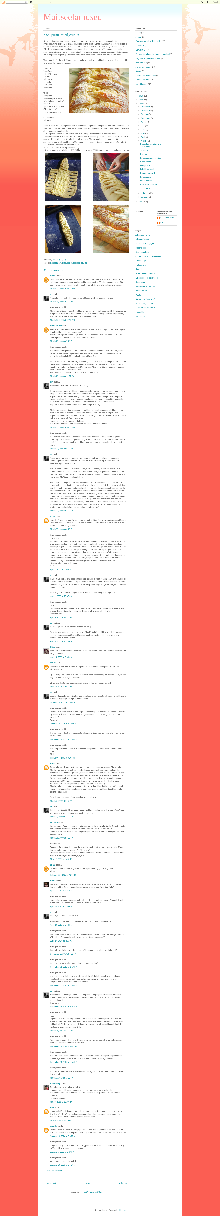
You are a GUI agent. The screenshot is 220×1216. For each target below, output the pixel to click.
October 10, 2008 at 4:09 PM (62, 702)
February (145, 193)
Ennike (53, 880)
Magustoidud (141, 63)
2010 (141, 96)
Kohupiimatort (146, 177)
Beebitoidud (140, 248)
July (143, 126)
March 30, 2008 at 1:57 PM (62, 511)
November (145, 110)
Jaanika (53, 1126)
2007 (141, 202)
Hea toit (138, 269)
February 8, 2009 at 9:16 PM (62, 758)
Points (138, 295)
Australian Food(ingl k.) (145, 243)
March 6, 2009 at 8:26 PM (61, 801)
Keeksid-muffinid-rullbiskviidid (148, 41)
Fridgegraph (140, 265)
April (143, 137)
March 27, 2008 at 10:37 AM (62, 427)
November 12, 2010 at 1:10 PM (63, 967)
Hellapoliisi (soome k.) (145, 273)
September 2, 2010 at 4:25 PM (63, 954)
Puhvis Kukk (56, 326)
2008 (141, 103)
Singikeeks (145, 188)
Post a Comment (54, 1171)
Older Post (123, 1183)
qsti (52, 294)
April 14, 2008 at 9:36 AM (61, 657)
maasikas (54, 822)
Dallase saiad (146, 181)
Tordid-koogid (141, 84)
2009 (141, 99)
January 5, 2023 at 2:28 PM (62, 1152)
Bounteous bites (142, 252)
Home (87, 1183)
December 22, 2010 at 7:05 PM (63, 1007)
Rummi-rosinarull (147, 173)
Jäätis (138, 33)
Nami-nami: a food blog (145, 286)
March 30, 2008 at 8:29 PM (62, 529)
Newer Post (51, 1183)
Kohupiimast (55, 263)
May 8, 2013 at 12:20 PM (61, 1102)
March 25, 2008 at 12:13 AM (62, 320)
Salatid (138, 71)
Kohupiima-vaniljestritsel (150, 158)
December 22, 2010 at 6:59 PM (63, 985)
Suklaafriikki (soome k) (145, 308)
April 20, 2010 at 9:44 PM (61, 925)
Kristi (52, 763)
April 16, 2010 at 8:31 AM (61, 891)
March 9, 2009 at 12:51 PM (62, 817)
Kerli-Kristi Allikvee (168, 218)
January (144, 197)
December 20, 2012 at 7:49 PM (63, 1062)
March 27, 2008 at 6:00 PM (62, 448)
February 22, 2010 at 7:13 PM (63, 875)
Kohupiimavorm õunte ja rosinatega (150, 145)
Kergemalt (139, 45)
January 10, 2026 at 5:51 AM (62, 1165)
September (146, 118)
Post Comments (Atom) (93, 1192)
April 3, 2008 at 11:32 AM (61, 617)
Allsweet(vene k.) (142, 239)
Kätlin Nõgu (55, 1083)
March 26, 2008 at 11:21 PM (62, 376)
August (144, 122)
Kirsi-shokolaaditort (148, 184)
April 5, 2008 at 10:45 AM (61, 641)
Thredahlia (139, 312)
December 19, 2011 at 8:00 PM (63, 1046)
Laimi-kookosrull (147, 169)
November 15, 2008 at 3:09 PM (63, 739)
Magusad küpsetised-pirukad (74, 263)
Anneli (53, 275)
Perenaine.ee (141, 291)
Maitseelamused (72, 17)
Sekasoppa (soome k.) (145, 299)
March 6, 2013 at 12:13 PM (62, 1078)
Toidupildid (140, 316)
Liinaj (52, 865)
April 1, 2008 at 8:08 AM (60, 569)
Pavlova (143, 154)
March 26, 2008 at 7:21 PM (62, 341)
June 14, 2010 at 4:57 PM (61, 941)
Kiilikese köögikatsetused (146, 278)
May (143, 133)
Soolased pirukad (142, 80)
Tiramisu (144, 150)
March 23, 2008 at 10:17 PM (62, 288)
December (145, 107)
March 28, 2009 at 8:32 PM (62, 838)
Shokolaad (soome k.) (144, 303)
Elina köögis (140, 261)
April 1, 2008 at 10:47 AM (61, 596)
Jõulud (138, 37)
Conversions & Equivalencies (148, 256)
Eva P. (53, 516)
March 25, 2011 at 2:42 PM (61, 1031)
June (143, 129)
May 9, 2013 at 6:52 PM (60, 1120)
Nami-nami (140, 282)
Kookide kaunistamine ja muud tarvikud (152, 54)
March (144, 141)
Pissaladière (145, 162)
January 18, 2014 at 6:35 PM (62, 1136)
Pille (52, 1107)
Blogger (122, 1210)
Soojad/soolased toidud (145, 76)
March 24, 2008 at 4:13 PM (62, 301)
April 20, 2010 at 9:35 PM (61, 906)
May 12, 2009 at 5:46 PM (61, 859)
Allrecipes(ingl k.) (142, 235)
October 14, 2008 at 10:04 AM (63, 724)
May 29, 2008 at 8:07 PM (61, 686)
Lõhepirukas (145, 165)
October (144, 114)
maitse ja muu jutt (143, 67)
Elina (52, 647)
